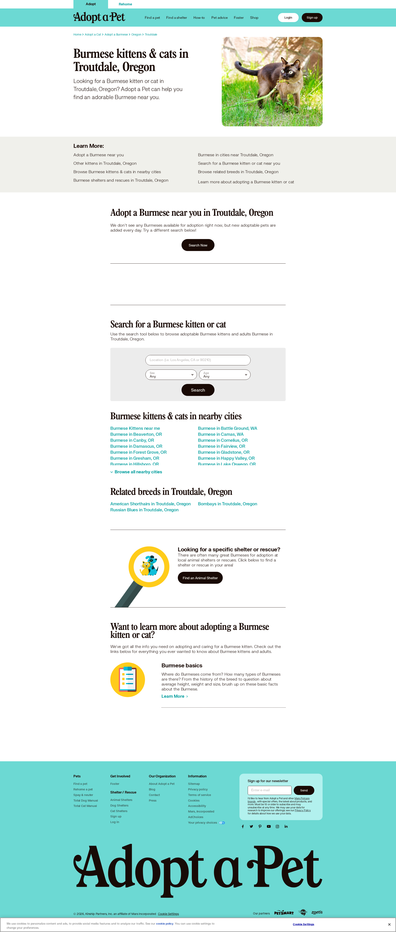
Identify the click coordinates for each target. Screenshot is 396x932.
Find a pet (80, 783)
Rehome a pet (83, 789)
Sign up (312, 17)
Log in (114, 822)
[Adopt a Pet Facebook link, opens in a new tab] (243, 826)
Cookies (193, 800)
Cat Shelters (118, 811)
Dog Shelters (119, 805)
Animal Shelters (121, 800)
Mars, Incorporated (201, 811)
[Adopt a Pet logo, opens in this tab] (198, 875)
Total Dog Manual (85, 800)
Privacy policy (197, 789)
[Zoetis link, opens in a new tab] (317, 912)
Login (288, 17)
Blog (152, 789)
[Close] (389, 924)
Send (304, 790)
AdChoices (195, 817)
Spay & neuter (83, 795)
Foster (239, 17)
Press (153, 800)
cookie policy (164, 923)
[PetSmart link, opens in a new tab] (284, 912)
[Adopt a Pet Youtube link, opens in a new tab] (269, 826)
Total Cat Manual (85, 806)
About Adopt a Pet (161, 783)
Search (198, 389)
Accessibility (197, 806)
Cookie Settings (168, 913)
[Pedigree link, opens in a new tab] (302, 912)
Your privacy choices (203, 822)
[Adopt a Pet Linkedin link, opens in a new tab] (286, 826)
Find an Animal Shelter (200, 578)
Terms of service (199, 795)
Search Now (198, 245)
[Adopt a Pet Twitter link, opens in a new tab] (252, 826)
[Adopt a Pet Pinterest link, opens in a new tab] (261, 826)
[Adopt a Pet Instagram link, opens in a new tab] (278, 826)
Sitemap (194, 783)
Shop (254, 17)
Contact (154, 795)
